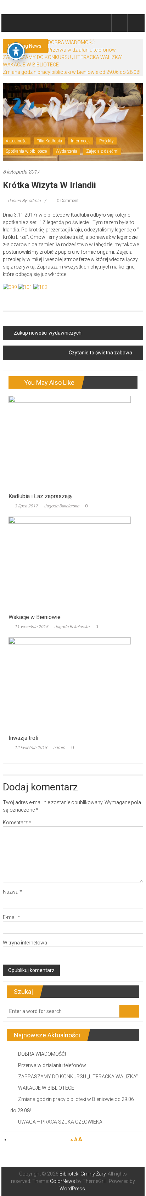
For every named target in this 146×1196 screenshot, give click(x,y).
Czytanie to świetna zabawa (100, 352)
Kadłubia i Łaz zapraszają (40, 496)
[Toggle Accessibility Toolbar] (15, 51)
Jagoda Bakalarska (61, 505)
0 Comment (67, 200)
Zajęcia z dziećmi (102, 151)
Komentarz (17, 822)
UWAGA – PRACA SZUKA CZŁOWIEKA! (60, 1122)
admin (59, 747)
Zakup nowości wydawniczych (48, 333)
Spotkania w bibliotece (26, 151)
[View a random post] (135, 22)
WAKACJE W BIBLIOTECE (31, 64)
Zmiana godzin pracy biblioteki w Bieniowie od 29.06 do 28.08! (71, 72)
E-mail (11, 917)
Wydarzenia (66, 151)
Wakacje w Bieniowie (35, 617)
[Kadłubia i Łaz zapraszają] (70, 442)
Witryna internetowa (25, 942)
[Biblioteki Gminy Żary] (11, 23)
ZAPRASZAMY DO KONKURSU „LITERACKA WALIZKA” (63, 57)
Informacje (80, 141)
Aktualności (17, 141)
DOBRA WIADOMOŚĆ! (72, 42)
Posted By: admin (24, 200)
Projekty (106, 141)
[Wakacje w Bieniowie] (70, 563)
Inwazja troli (23, 738)
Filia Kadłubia (49, 141)
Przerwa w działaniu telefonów (82, 50)
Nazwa (12, 892)
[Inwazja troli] (70, 684)
